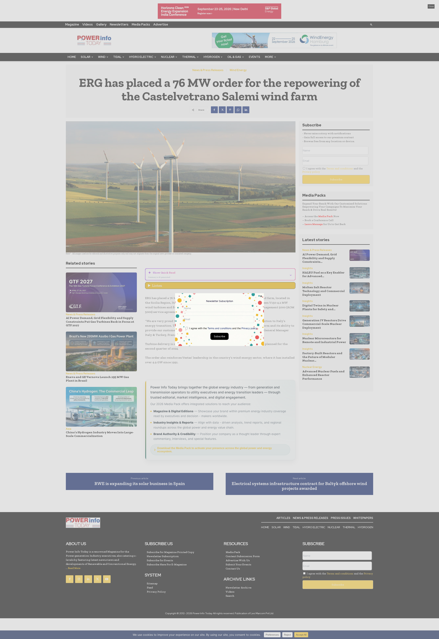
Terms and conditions (219, 328)
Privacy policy (249, 328)
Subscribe (219, 336)
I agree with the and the (223, 328)
